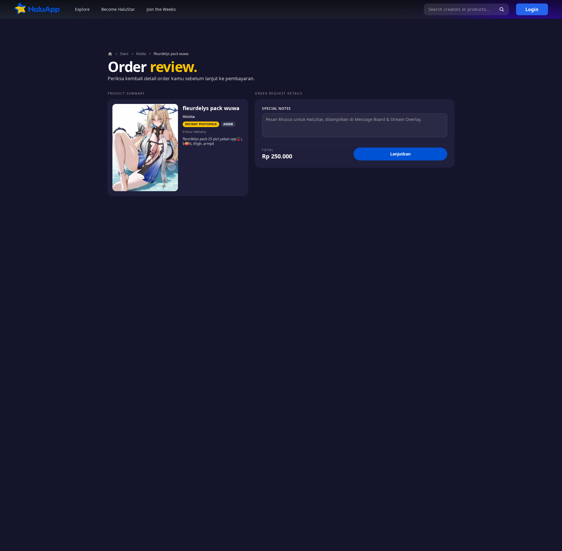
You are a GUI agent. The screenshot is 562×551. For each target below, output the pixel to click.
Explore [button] (82, 9)
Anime (228, 124)
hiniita (141, 54)
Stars (124, 54)
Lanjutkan (400, 154)
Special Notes (276, 108)
